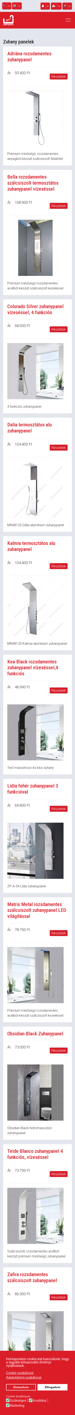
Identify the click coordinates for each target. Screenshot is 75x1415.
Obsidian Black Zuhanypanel (35, 1034)
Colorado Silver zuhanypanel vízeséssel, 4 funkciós (35, 309)
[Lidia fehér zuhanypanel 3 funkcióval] (37, 851)
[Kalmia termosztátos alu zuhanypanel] (37, 608)
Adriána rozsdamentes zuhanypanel (29, 57)
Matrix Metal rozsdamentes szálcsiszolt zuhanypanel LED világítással (36, 910)
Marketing (17, 1405)
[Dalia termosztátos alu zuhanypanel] (37, 490)
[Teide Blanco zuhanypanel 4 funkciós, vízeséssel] (37, 1216)
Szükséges (18, 1400)
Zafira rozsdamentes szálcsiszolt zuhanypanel (32, 1277)
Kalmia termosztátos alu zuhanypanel (31, 546)
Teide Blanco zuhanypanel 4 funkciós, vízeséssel (35, 1154)
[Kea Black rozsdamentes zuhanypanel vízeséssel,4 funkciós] (37, 732)
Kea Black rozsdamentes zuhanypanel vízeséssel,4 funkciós (32, 668)
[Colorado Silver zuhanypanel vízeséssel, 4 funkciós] (37, 371)
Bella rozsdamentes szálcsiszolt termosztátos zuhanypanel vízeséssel (33, 183)
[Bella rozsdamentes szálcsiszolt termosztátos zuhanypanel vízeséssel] (37, 248)
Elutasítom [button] (21, 1387)
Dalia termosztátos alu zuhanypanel (29, 428)
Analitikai (39, 1400)
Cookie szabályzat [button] (19, 1373)
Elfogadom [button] (52, 1387)
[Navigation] (68, 20)
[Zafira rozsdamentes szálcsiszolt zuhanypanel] (37, 1339)
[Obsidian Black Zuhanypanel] (37, 1092)
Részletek (58, 77)
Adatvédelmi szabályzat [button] (23, 1377)
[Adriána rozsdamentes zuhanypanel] (37, 118)
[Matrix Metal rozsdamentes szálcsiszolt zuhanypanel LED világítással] (37, 975)
